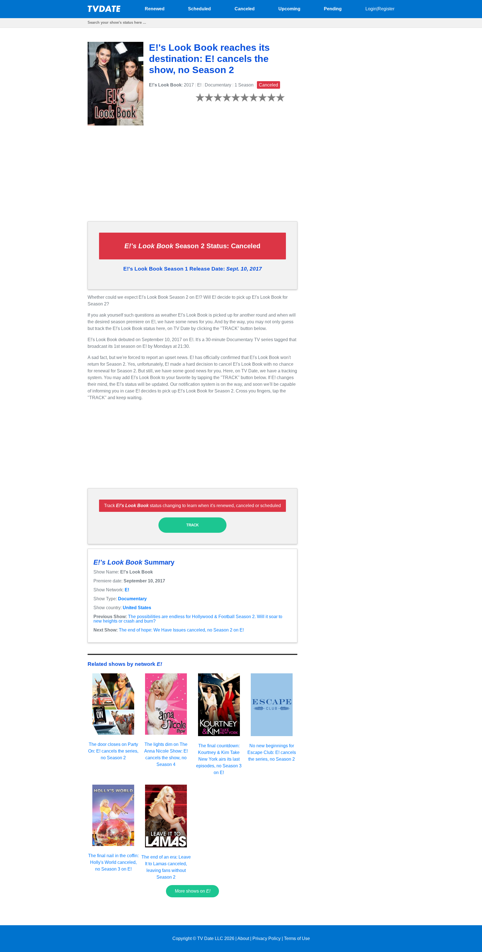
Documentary (132, 598)
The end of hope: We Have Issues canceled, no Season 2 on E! (181, 630)
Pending (333, 8)
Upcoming (289, 8)
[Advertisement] (192, 178)
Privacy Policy (266, 938)
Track (192, 525)
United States (137, 607)
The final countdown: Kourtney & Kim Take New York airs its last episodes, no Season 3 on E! (219, 759)
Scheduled (199, 8)
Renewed (155, 8)
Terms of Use (297, 938)
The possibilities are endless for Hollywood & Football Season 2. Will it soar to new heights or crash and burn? (187, 618)
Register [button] (386, 8)
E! (127, 589)
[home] (104, 10)
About (243, 938)
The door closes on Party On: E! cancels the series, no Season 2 (113, 751)
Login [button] (371, 8)
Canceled (245, 8)
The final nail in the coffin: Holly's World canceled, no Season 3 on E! (113, 862)
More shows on (192, 891)
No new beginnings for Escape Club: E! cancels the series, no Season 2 (271, 752)
